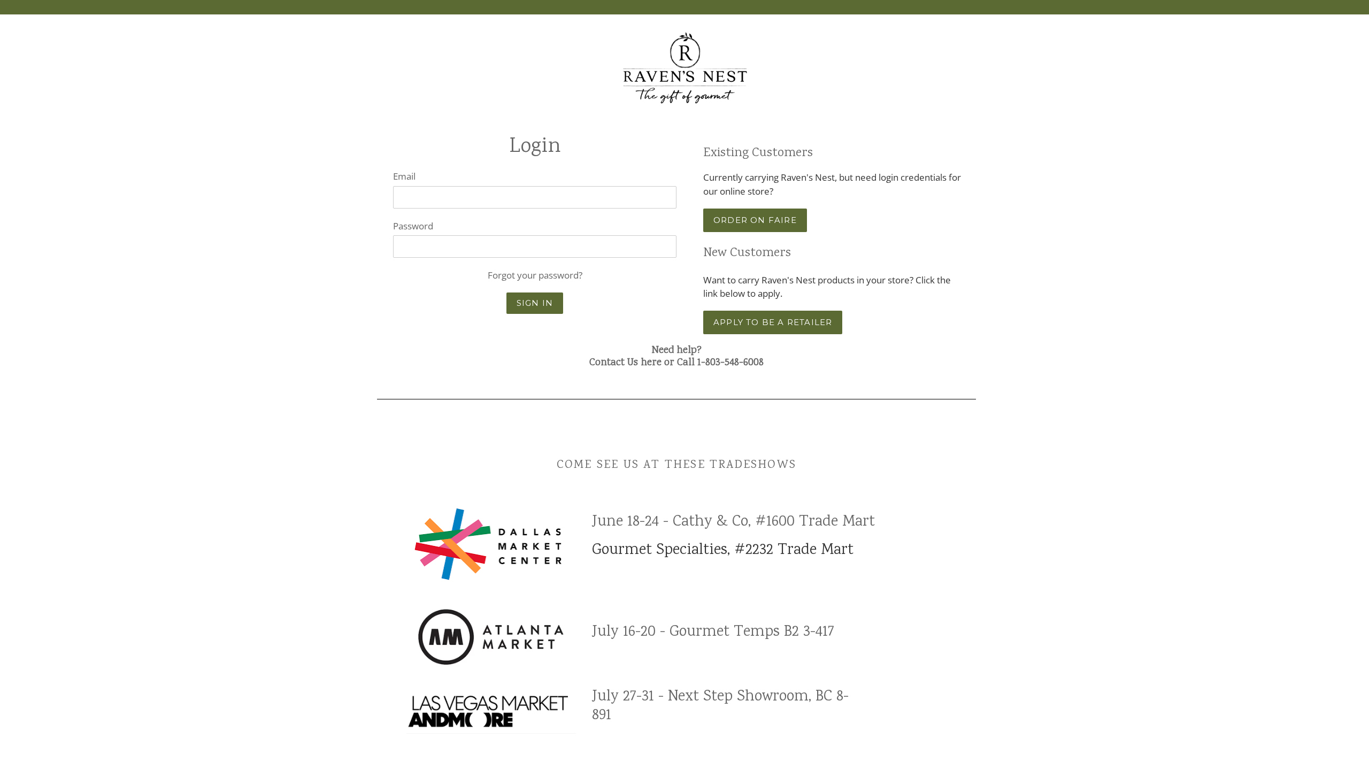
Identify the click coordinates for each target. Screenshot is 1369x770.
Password (413, 226)
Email (404, 176)
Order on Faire (755, 220)
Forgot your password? (535, 275)
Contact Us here (625, 363)
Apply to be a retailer (772, 322)
